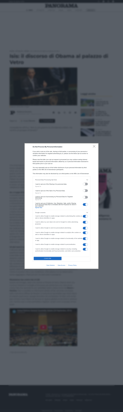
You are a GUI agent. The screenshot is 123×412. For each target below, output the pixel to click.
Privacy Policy (72, 265)
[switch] (85, 184)
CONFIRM (47, 258)
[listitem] (61, 180)
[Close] (95, 147)
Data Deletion (51, 265)
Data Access (61, 265)
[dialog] (61, 206)
